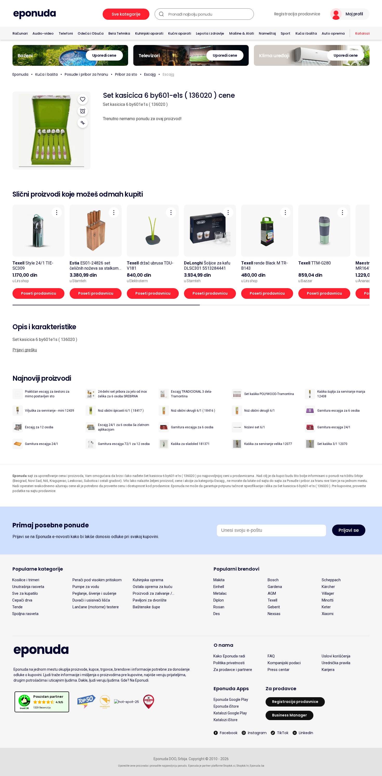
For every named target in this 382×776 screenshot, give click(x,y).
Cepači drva (22, 600)
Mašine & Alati (241, 33)
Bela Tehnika (119, 33)
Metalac (220, 593)
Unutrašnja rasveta (28, 586)
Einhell (218, 586)
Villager (328, 593)
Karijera (328, 669)
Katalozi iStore (226, 720)
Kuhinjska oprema (148, 580)
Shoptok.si (229, 765)
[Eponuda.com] (34, 14)
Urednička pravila (336, 663)
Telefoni (66, 33)
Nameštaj (267, 33)
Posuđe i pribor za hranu (86, 74)
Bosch (273, 580)
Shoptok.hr (242, 765)
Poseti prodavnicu (38, 293)
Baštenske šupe (146, 607)
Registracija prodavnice (297, 14)
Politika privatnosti (229, 663)
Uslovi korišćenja (336, 656)
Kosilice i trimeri (25, 580)
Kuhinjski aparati (149, 33)
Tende (17, 607)
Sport (285, 33)
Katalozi (362, 33)
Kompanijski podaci (284, 663)
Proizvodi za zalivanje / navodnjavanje (152, 593)
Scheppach (331, 580)
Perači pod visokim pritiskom (97, 580)
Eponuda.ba (257, 765)
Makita (219, 580)
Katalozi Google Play (230, 713)
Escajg (150, 74)
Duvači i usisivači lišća (91, 600)
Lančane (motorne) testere (96, 607)
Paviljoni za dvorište (150, 600)
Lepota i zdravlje (210, 33)
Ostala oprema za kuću (152, 586)
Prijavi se (349, 530)
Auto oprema (333, 33)
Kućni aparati (179, 33)
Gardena (275, 586)
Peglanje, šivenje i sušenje (94, 593)
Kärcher (328, 586)
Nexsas (274, 613)
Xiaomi (327, 613)
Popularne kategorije (37, 569)
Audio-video (43, 33)
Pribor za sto (126, 74)
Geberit (274, 607)
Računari (20, 33)
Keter (326, 607)
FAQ (271, 656)
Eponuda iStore (226, 706)
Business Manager (289, 715)
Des (216, 613)
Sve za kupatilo (25, 593)
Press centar (278, 669)
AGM (272, 593)
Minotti (327, 600)
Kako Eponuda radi (229, 656)
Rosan (218, 607)
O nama (223, 645)
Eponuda (20, 74)
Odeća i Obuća (90, 33)
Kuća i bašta (306, 33)
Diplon (218, 600)
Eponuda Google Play (231, 699)
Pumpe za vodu (86, 586)
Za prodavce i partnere (232, 669)
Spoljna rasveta (25, 613)
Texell (272, 600)
